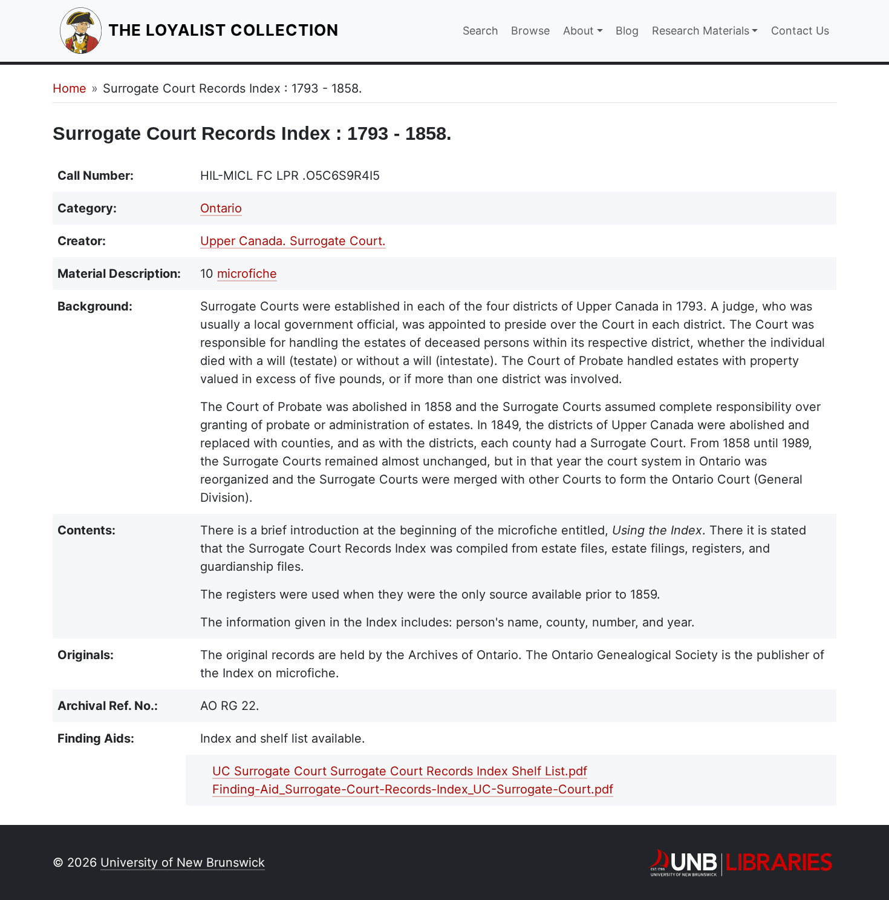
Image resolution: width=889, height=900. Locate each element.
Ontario (221, 208)
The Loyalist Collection (224, 29)
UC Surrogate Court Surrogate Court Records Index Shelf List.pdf (399, 771)
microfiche (247, 273)
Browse (530, 30)
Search (480, 30)
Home (69, 88)
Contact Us (800, 30)
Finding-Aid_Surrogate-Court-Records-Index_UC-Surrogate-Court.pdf (412, 789)
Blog (627, 30)
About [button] (578, 30)
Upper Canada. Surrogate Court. (293, 241)
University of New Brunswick (182, 862)
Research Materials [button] (700, 30)
